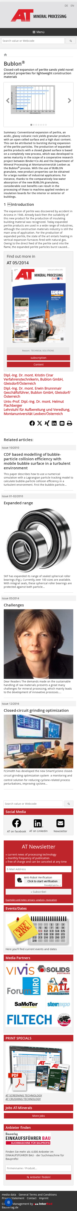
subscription (38, 357)
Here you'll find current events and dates (31, 949)
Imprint (43, 1198)
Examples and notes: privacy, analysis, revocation (31, 899)
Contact (31, 1198)
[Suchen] (70, 41)
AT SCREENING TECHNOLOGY (24, 1095)
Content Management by (18, 1204)
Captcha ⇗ (52, 885)
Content (39, 364)
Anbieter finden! (39, 1177)
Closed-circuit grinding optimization (36, 710)
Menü (40, 32)
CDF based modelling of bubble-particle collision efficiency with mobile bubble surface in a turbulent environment (37, 461)
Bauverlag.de (10, 1207)
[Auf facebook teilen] (32, 425)
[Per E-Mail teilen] (62, 423)
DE (66, 5)
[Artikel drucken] (69, 423)
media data (9, 1194)
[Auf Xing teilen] (47, 425)
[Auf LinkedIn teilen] (54, 425)
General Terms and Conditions (38, 1194)
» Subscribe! (38, 891)
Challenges (14, 605)
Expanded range (18, 502)
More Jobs (38, 1116)
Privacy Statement (13, 1198)
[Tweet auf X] (39, 425)
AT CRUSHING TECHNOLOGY (23, 1099)
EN (72, 5)
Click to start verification (42, 881)
